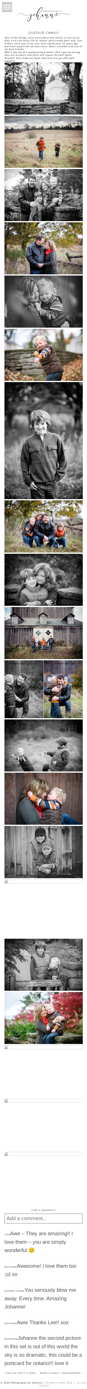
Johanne (10, 1267)
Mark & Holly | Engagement (60, 1373)
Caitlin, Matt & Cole (21, 1373)
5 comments (43, 1210)
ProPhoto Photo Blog (59, 1382)
